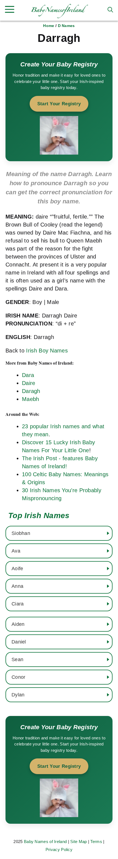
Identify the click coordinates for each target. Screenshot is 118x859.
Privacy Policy (59, 849)
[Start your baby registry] (59, 107)
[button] (110, 9)
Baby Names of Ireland (45, 841)
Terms (96, 841)
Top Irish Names (39, 515)
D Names (66, 25)
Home (48, 25)
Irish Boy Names (47, 351)
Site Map (78, 841)
